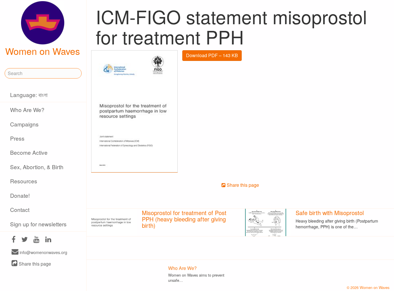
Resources (23, 181)
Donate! (20, 195)
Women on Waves (42, 50)
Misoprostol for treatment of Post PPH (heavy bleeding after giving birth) (184, 219)
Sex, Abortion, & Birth (36, 167)
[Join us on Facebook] (13, 240)
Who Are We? (27, 109)
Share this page (34, 263)
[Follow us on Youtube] (36, 240)
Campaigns (24, 124)
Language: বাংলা (29, 94)
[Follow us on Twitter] (24, 240)
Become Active (29, 152)
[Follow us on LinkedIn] (48, 240)
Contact (19, 209)
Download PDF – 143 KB (212, 55)
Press (17, 138)
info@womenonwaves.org (42, 252)
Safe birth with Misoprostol (330, 212)
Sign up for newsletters (38, 224)
